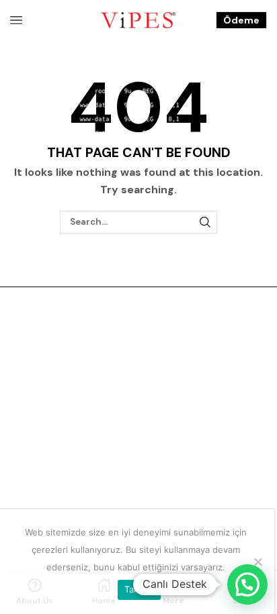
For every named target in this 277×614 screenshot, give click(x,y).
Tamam (139, 589)
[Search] (205, 222)
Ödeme (241, 20)
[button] (247, 584)
